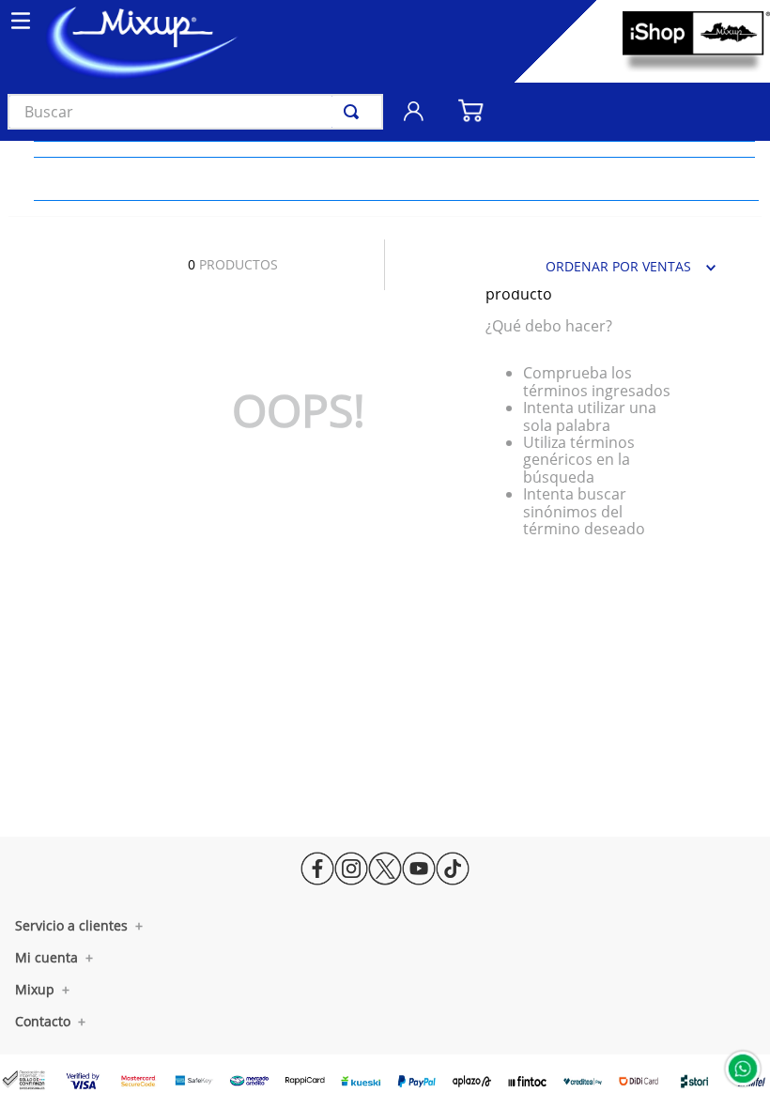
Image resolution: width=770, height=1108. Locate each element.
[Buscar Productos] (355, 112)
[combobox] (195, 112)
